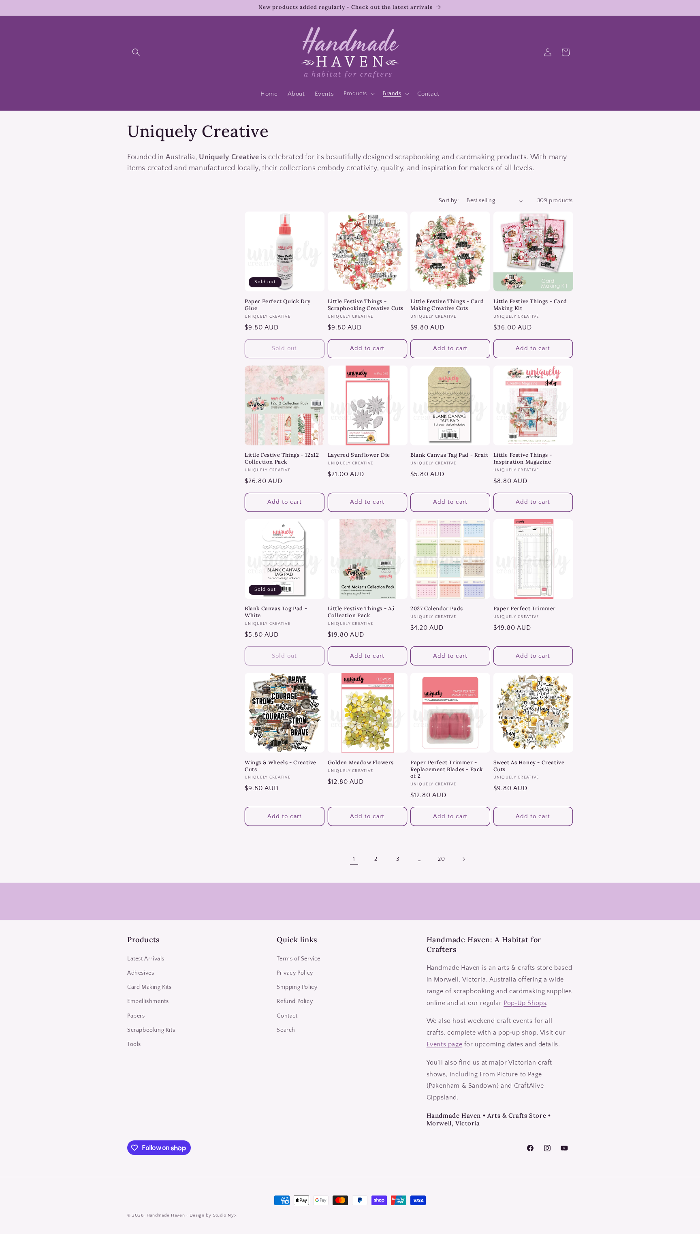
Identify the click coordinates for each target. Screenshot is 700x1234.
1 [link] (354, 859)
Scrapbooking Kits (151, 1030)
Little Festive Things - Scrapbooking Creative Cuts (366, 305)
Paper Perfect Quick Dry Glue (278, 305)
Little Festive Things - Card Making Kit (530, 305)
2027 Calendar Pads (436, 608)
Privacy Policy (295, 973)
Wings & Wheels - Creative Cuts (280, 766)
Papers (136, 1016)
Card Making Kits (149, 987)
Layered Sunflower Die (359, 455)
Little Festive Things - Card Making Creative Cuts (447, 305)
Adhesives (140, 973)
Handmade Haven (166, 1215)
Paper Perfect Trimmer (524, 608)
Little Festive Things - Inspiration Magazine (523, 458)
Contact (287, 1016)
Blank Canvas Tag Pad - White (276, 612)
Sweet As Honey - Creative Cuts (529, 766)
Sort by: (449, 200)
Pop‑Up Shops (525, 1003)
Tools (134, 1044)
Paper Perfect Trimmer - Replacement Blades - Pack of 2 (446, 769)
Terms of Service (298, 959)
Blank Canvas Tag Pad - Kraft (449, 455)
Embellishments (148, 1001)
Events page (445, 1044)
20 (441, 859)
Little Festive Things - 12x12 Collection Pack (282, 458)
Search (286, 1030)
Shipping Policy (297, 987)
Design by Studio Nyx (213, 1215)
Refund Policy (295, 1001)
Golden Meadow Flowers (361, 762)
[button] (136, 52)
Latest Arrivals (145, 959)
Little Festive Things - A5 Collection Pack (361, 612)
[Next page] (463, 859)
